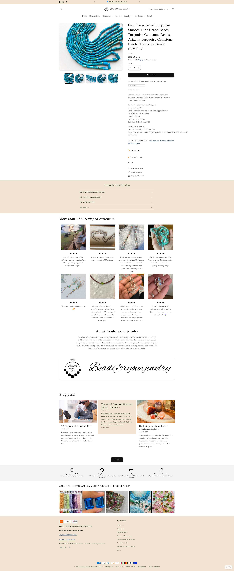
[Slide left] (61, 78)
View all (117, 459)
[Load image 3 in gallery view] (91, 78)
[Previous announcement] (94, 2)
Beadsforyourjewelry (85, 566)
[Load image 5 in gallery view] (113, 78)
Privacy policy (119, 566)
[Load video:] (117, 369)
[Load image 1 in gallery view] (69, 78)
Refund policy (109, 566)
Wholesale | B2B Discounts (126, 539)
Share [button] (131, 162)
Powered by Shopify (97, 566)
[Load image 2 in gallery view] (80, 78)
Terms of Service (122, 543)
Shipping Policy (122, 532)
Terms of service (130, 566)
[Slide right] (121, 78)
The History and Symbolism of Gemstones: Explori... (153, 427)
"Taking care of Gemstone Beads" (77, 426)
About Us (120, 525)
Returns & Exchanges (124, 536)
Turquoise (136, 143)
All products (154, 140)
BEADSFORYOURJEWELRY (116, 486)
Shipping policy (141, 566)
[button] (61, 9)
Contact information (154, 566)
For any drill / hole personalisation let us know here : (147, 81)
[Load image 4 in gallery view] (102, 78)
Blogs (119, 550)
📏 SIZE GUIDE (134, 150)
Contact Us (120, 529)
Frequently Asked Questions (126, 546)
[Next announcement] (140, 2)
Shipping (140, 60)
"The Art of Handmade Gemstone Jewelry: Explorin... (116, 405)
